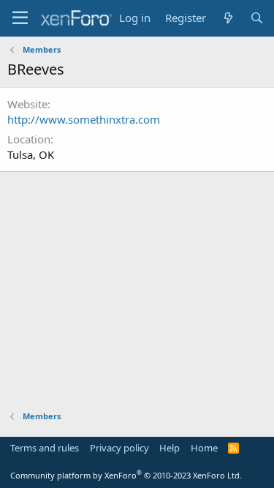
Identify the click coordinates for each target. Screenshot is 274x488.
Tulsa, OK (30, 154)
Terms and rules (44, 447)
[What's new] (227, 17)
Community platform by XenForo (126, 475)
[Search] (257, 17)
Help (169, 447)
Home (204, 447)
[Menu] (20, 18)
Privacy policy (119, 447)
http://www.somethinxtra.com (83, 119)
